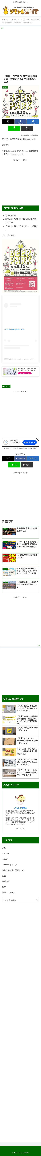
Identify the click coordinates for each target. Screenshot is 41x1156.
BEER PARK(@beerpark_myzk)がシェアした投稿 (21, 359)
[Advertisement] (20, 50)
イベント (7, 386)
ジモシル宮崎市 (20, 808)
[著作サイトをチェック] (17, 828)
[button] (27, 128)
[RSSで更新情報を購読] (23, 828)
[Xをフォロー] (20, 828)
